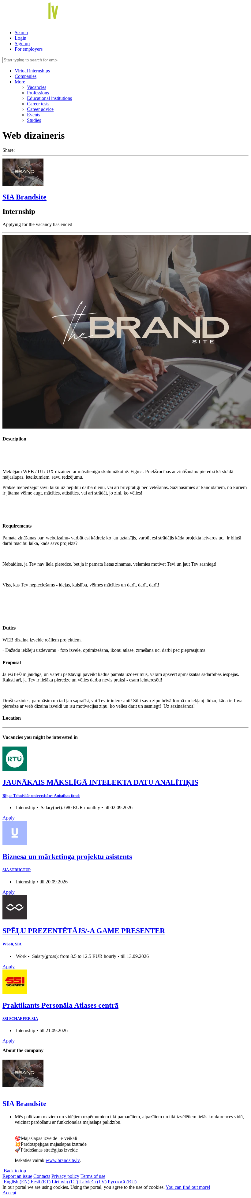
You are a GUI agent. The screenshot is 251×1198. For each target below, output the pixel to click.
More (20, 81)
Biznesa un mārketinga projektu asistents (67, 856)
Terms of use (93, 1176)
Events (33, 114)
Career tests (38, 103)
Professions (38, 92)
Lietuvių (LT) (65, 1181)
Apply (8, 817)
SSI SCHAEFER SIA (20, 1018)
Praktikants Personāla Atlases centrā (60, 1005)
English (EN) (16, 1181)
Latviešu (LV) (93, 1181)
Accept (9, 1192)
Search (21, 32)
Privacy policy (65, 1176)
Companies (25, 76)
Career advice (40, 109)
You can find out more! (188, 1187)
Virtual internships (32, 70)
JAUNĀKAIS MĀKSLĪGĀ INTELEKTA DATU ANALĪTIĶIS (100, 782)
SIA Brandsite (24, 197)
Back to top (14, 1170)
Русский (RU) (122, 1181)
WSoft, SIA (11, 944)
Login (20, 38)
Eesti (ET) (41, 1181)
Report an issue (17, 1176)
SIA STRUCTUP (16, 869)
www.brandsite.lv (63, 1160)
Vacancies (36, 87)
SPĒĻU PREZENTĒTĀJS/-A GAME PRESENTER (83, 931)
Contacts (41, 1176)
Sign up (22, 43)
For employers (29, 49)
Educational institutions (49, 98)
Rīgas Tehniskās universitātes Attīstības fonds (41, 795)
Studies (34, 120)
